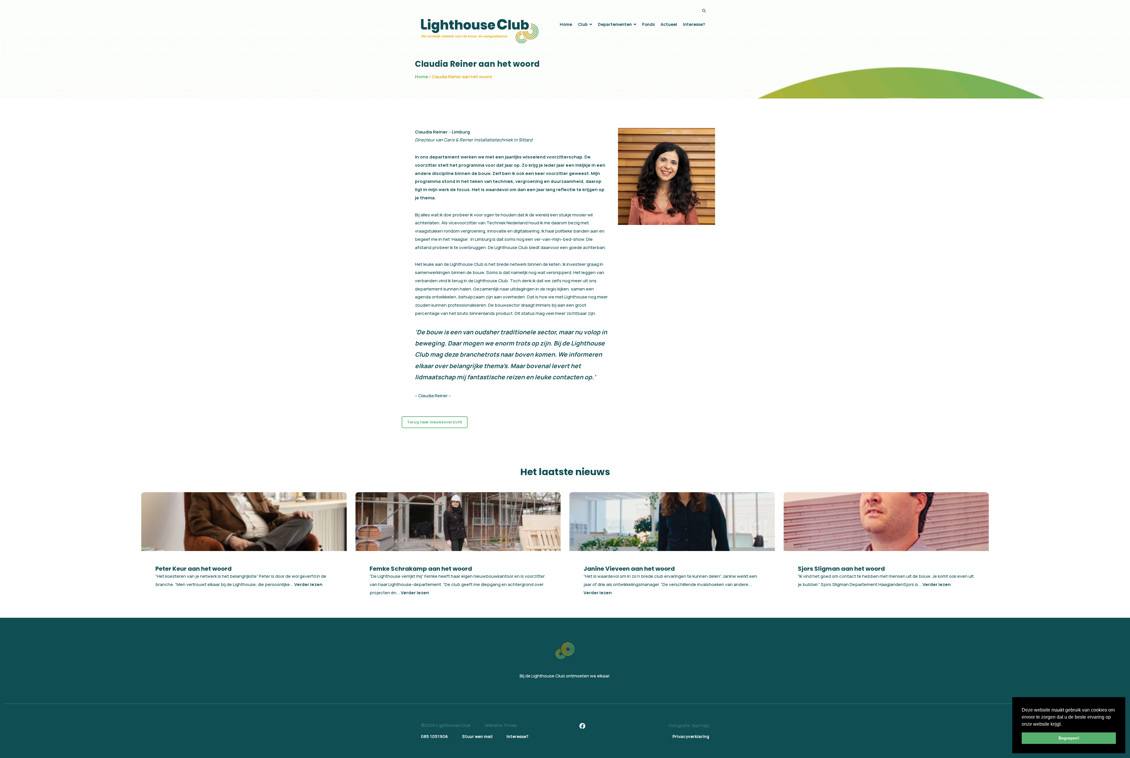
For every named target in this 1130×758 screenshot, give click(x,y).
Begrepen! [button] (1068, 738)
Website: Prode (501, 725)
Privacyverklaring (690, 736)
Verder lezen (308, 584)
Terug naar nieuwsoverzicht (434, 422)
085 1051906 (434, 736)
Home (421, 77)
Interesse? (517, 736)
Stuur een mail (477, 736)
